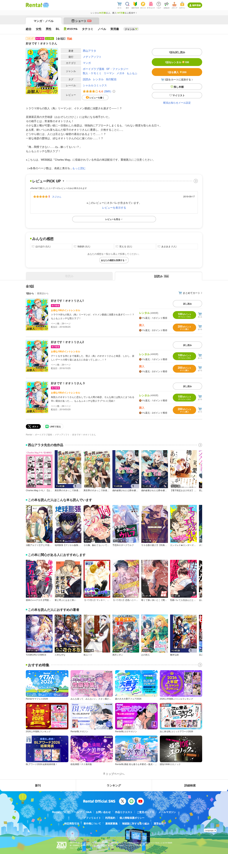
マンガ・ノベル (44, 21)
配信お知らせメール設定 (177, 102)
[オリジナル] (71, 28)
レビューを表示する (114, 207)
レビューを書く (96, 97)
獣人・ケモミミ (92, 73)
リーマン (109, 73)
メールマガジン (167, 812)
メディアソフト (92, 56)
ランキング (114, 785)
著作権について (92, 823)
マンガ (87, 63)
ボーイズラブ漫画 (93, 69)
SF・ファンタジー (117, 69)
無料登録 (196, 5)
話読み (87, 79)
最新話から (43, 293)
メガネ (120, 73)
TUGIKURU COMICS (36, 654)
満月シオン (117, 654)
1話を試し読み (177, 52)
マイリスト (178, 95)
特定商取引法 (71, 823)
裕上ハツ (88, 654)
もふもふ (132, 73)
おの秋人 (145, 654)
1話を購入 (176, 72)
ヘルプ (78, 812)
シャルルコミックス (95, 85)
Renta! (29, 434)
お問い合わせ (103, 812)
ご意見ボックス (145, 812)
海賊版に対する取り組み (135, 823)
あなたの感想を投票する (113, 260)
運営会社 (159, 823)
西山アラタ (89, 50)
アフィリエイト (92, 817)
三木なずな (60, 654)
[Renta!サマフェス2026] (45, 5)
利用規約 (110, 817)
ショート (83, 21)
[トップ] (34, 5)
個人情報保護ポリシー (132, 817)
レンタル (98, 79)
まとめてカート (191, 293)
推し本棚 (179, 86)
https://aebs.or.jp (76, 848)
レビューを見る (112, 219)
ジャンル (130, 29)
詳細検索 (190, 785)
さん (56, 196)
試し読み (187, 303)
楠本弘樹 (174, 654)
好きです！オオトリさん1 (67, 300)
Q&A (89, 812)
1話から (30, 293)
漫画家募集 (111, 823)
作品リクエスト (124, 812)
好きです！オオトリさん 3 (68, 383)
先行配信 (111, 79)
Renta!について (61, 812)
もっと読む (79, 168)
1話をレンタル (177, 62)
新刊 (38, 785)
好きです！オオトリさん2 (67, 342)
